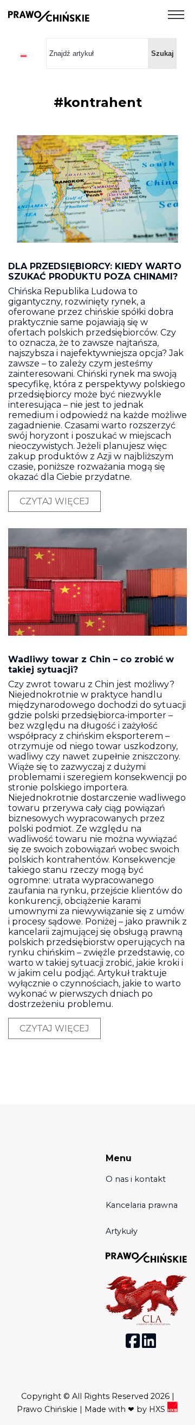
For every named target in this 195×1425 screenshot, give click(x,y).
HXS (158, 1409)
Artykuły (122, 1231)
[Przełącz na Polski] (23, 54)
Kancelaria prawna (142, 1205)
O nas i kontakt (136, 1179)
